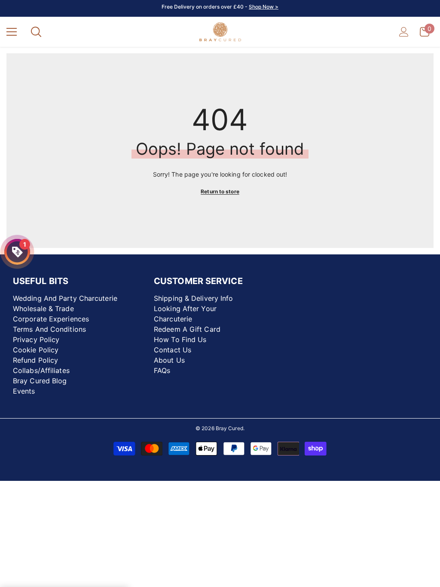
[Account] (404, 32)
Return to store (220, 191)
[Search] (36, 32)
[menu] (11, 32)
